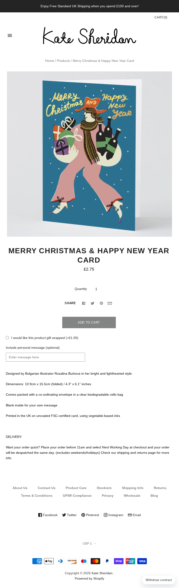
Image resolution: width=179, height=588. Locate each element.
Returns (160, 488)
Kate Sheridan (102, 573)
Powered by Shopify (89, 578)
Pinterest (92, 515)
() (161, 17)
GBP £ (87, 543)
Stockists (104, 488)
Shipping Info (133, 488)
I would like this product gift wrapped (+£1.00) (44, 338)
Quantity (81, 289)
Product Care (76, 488)
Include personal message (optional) (33, 347)
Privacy (108, 495)
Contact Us (46, 488)
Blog (154, 495)
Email (136, 515)
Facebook (50, 515)
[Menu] (10, 35)
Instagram (115, 515)
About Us (20, 488)
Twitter (71, 515)
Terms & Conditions (36, 495)
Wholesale (132, 495)
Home (49, 61)
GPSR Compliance (77, 495)
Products (63, 61)
